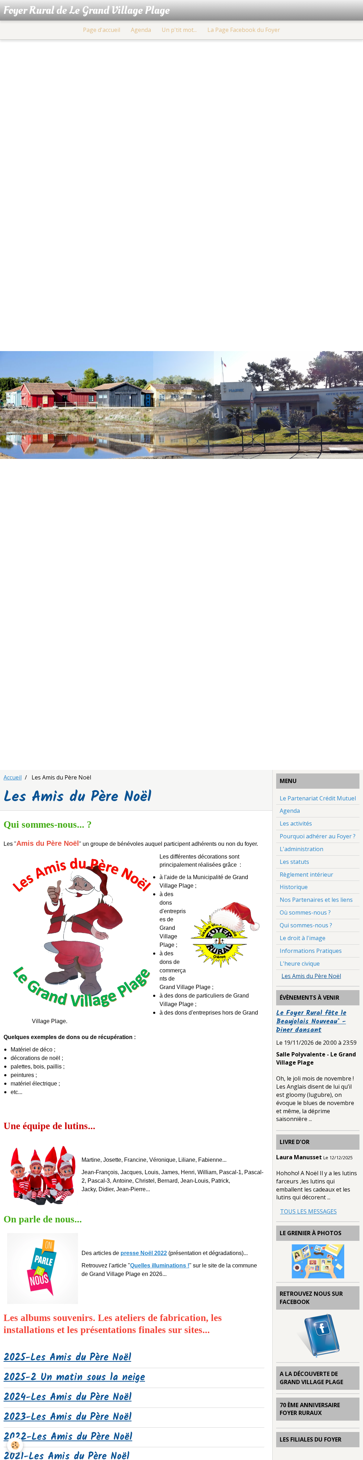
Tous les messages (308, 1211)
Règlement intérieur (306, 874)
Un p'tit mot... (179, 30)
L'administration (301, 849)
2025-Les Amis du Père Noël (67, 1358)
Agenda (141, 30)
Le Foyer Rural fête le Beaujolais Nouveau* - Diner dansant (311, 1022)
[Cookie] (15, 1445)
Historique (294, 887)
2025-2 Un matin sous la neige (74, 1378)
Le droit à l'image (302, 938)
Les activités (296, 823)
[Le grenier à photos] (318, 1261)
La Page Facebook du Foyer (243, 30)
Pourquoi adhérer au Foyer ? (318, 836)
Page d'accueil (101, 30)
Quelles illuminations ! (159, 1265)
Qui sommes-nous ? (306, 925)
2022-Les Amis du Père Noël (68, 1437)
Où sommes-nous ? (305, 912)
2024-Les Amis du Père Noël (68, 1397)
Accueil (13, 777)
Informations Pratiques (311, 951)
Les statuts (294, 862)
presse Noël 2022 (144, 1253)
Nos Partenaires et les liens (316, 900)
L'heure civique (300, 963)
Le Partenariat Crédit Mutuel (318, 798)
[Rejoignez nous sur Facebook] (318, 1335)
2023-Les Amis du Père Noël (68, 1417)
